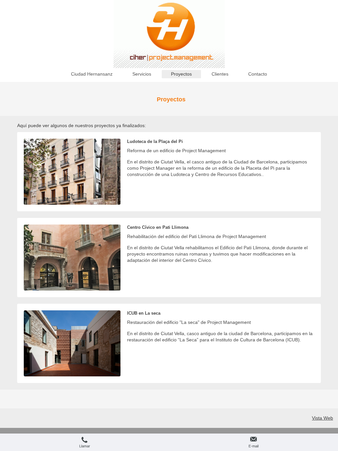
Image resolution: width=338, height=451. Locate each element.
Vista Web (322, 418)
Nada (142, 200)
